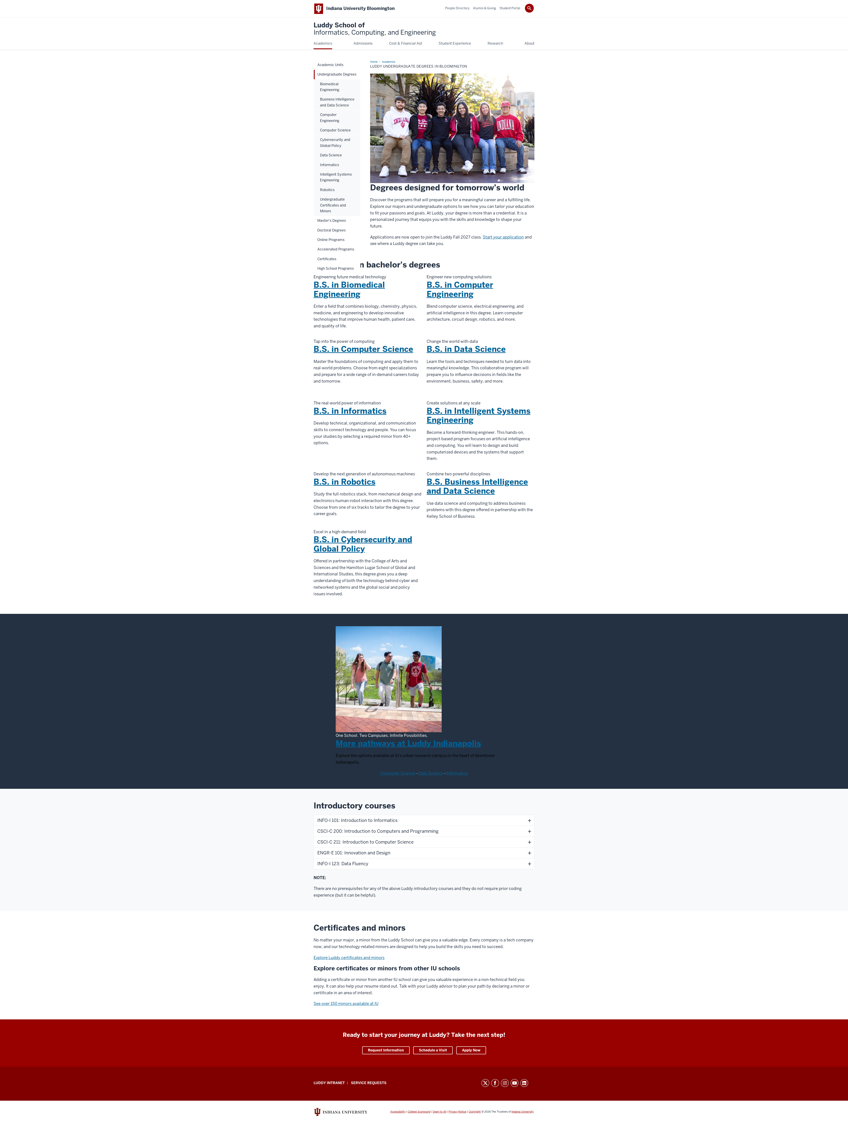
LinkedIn (524, 1083)
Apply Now (471, 1050)
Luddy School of (375, 29)
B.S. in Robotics (344, 482)
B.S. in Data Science (466, 349)
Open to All (439, 1111)
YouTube (515, 1083)
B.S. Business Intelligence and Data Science (477, 486)
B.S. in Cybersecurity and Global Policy (363, 544)
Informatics (457, 773)
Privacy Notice (457, 1111)
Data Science (430, 773)
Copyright (475, 1111)
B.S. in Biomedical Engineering (349, 289)
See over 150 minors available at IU (346, 1003)
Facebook (495, 1083)
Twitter (485, 1083)
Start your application (503, 237)
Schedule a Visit (433, 1050)
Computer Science (397, 773)
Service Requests (368, 1083)
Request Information (386, 1050)
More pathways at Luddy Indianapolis (408, 743)
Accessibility (397, 1111)
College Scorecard (419, 1111)
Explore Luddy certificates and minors (349, 957)
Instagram (505, 1083)
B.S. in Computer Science (363, 349)
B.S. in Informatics (350, 411)
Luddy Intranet (329, 1083)
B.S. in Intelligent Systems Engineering (478, 415)
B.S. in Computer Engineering (460, 289)
